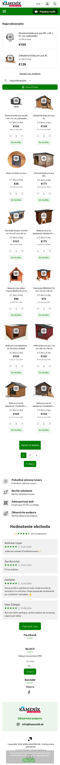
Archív (30, 671)
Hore (31, 463)
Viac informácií (42, 755)
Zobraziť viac (30, 626)
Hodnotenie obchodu (30, 526)
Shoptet (26, 750)
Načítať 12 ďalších (30, 445)
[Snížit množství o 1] (10, 136)
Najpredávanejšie (18, 80)
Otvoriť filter (31, 87)
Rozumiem (29, 760)
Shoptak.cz (41, 750)
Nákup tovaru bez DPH (30, 655)
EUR (38, 4)
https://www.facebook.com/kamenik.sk (29, 692)
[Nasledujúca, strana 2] (30, 455)
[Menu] (4, 11)
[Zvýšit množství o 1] (22, 136)
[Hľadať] (55, 4)
